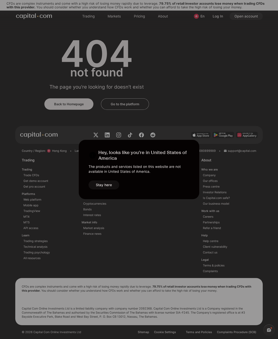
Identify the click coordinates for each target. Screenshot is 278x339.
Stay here (104, 185)
